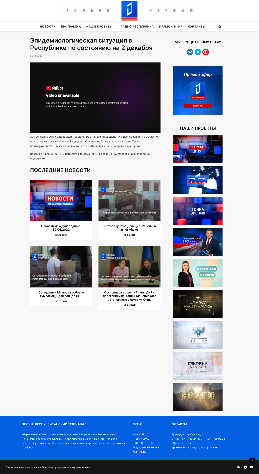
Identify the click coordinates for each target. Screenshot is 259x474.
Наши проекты (99, 26)
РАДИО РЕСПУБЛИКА (146, 447)
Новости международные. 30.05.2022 (61, 227)
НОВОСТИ (139, 434)
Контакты (196, 26)
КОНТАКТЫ (139, 451)
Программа (71, 26)
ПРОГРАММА (141, 438)
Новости (48, 26)
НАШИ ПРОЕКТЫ (143, 443)
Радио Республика (137, 26)
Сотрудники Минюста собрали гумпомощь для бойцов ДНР (61, 294)
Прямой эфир (171, 26)
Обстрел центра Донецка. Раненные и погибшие (129, 227)
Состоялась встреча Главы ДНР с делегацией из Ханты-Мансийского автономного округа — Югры (129, 296)
